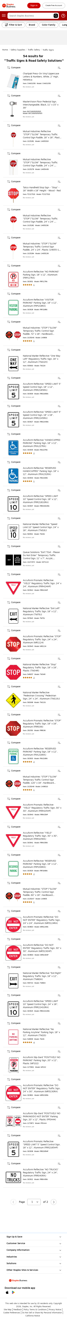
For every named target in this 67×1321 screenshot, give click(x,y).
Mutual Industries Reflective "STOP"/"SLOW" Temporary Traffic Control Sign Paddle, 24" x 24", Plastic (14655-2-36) (40, 218)
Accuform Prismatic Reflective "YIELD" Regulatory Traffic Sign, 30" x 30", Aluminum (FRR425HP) (42, 808)
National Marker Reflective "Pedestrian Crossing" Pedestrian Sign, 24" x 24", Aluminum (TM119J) (41, 695)
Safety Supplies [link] (18, 49)
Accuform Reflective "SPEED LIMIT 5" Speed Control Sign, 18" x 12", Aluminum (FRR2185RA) (42, 387)
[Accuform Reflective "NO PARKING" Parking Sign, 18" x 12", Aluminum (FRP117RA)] (13, 279)
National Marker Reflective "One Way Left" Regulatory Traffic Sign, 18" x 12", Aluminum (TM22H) (41, 359)
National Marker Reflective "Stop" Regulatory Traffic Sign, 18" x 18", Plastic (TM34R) (40, 667)
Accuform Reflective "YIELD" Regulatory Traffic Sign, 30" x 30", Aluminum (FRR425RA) (40, 836)
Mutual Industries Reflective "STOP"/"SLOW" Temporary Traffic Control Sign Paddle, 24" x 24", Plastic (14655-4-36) (40, 162)
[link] (34, 5)
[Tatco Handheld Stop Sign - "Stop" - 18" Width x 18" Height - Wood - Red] (13, 195)
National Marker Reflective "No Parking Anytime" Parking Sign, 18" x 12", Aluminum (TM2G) (41, 1032)
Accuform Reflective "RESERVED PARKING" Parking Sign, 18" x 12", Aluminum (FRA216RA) (40, 751)
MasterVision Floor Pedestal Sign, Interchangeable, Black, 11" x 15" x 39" (40, 104)
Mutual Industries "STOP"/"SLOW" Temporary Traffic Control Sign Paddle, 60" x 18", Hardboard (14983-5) (40, 892)
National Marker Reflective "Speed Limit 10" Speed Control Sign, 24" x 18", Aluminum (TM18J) (41, 527)
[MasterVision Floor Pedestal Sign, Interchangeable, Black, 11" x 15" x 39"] (13, 109)
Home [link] (5, 49)
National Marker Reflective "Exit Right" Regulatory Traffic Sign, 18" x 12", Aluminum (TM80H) (42, 976)
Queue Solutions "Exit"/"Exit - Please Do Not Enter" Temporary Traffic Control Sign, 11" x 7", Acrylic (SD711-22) (41, 555)
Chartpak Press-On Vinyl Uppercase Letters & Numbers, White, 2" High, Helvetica (41, 76)
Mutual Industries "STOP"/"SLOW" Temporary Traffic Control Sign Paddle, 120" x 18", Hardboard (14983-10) (40, 780)
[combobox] (33, 16)
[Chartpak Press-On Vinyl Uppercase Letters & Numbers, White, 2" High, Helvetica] (13, 81)
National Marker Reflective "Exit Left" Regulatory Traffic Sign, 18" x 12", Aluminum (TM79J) (41, 611)
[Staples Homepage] (9, 5)
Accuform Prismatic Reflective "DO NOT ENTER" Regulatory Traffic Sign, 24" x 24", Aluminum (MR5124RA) (41, 920)
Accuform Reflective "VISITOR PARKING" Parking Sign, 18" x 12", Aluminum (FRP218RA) (40, 303)
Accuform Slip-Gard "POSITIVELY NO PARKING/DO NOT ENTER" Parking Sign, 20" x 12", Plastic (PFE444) (41, 1116)
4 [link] (34, 1042)
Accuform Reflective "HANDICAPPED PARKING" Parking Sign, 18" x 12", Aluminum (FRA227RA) (41, 443)
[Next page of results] (53, 1202)
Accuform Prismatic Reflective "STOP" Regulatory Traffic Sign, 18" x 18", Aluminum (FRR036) (42, 723)
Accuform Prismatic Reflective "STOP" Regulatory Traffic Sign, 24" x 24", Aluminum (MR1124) (42, 639)
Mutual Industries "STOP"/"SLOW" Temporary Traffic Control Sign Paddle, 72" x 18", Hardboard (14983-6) (40, 331)
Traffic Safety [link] (34, 49)
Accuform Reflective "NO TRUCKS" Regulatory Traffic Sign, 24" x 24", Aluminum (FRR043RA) (40, 1172)
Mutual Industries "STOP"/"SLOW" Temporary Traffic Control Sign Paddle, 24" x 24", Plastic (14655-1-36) (41, 246)
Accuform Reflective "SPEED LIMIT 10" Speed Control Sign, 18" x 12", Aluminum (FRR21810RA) (40, 499)
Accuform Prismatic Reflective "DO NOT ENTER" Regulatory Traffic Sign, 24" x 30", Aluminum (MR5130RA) (41, 1088)
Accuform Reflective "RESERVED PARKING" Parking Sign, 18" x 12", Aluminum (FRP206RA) (40, 864)
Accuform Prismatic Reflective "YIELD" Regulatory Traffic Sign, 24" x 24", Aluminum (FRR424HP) (42, 583)
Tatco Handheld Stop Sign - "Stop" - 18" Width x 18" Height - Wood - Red (42, 189)
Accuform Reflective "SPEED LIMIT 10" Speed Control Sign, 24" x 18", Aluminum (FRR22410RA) (40, 1004)
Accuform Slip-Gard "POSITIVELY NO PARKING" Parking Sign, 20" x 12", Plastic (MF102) (41, 1060)
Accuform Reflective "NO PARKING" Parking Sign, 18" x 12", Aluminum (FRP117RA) (41, 274)
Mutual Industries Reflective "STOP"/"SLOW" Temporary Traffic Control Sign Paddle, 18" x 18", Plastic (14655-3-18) (42, 134)
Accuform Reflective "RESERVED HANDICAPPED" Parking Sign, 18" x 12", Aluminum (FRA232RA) (41, 471)
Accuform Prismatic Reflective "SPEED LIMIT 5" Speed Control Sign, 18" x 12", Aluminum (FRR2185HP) (41, 1144)
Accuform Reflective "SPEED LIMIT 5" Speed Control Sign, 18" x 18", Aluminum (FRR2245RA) (42, 415)
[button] (56, 16)
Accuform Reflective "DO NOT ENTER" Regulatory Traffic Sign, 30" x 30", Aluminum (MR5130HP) (42, 948)
